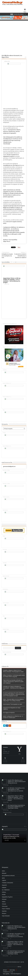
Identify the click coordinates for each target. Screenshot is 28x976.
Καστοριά (4, 899)
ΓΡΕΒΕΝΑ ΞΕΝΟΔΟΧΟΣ (7, 882)
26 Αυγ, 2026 (6, 284)
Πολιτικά (4, 904)
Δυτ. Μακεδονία (5, 889)
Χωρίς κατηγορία (6, 915)
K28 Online (12, 970)
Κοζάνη (3, 901)
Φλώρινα (4, 913)
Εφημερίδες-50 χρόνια (7, 897)
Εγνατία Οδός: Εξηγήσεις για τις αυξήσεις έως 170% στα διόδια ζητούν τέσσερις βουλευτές (17, 781)
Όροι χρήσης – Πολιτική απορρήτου (12, 973)
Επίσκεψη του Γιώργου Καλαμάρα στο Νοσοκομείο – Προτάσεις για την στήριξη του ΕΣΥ (13, 688)
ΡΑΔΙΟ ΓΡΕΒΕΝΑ (6, 908)
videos (3, 871)
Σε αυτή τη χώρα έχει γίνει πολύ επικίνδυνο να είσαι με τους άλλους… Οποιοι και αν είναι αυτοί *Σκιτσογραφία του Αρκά (13, 694)
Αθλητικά (4, 873)
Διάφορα (4, 887)
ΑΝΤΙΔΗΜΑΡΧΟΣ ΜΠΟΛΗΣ (8, 875)
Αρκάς (3, 878)
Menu (24, 9)
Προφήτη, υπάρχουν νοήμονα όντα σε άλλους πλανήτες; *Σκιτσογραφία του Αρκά (13, 671)
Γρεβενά (4, 880)
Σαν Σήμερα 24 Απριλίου (9, 712)
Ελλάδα (3, 894)
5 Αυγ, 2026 (6, 840)
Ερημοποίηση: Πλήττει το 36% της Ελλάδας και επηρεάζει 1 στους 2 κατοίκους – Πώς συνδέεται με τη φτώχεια (11, 280)
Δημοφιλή (4, 885)
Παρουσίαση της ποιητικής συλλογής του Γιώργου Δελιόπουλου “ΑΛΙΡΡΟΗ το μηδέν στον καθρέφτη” (13, 681)
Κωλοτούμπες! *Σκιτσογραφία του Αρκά (12, 704)
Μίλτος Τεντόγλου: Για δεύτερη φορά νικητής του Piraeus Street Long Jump (14, 675)
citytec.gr (19, 966)
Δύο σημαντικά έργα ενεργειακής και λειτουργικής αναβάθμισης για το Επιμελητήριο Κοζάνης (16, 806)
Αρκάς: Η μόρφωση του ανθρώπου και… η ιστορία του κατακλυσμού (13, 716)
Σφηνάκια (4, 911)
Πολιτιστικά (4, 906)
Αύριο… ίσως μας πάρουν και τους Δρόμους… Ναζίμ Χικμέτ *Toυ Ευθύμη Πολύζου (13, 700)
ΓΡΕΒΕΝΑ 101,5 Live (8, 971)
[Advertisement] (14, 38)
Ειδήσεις (4, 892)
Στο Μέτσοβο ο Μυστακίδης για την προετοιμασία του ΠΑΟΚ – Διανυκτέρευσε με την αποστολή (16, 789)
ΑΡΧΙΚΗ (5, 970)
